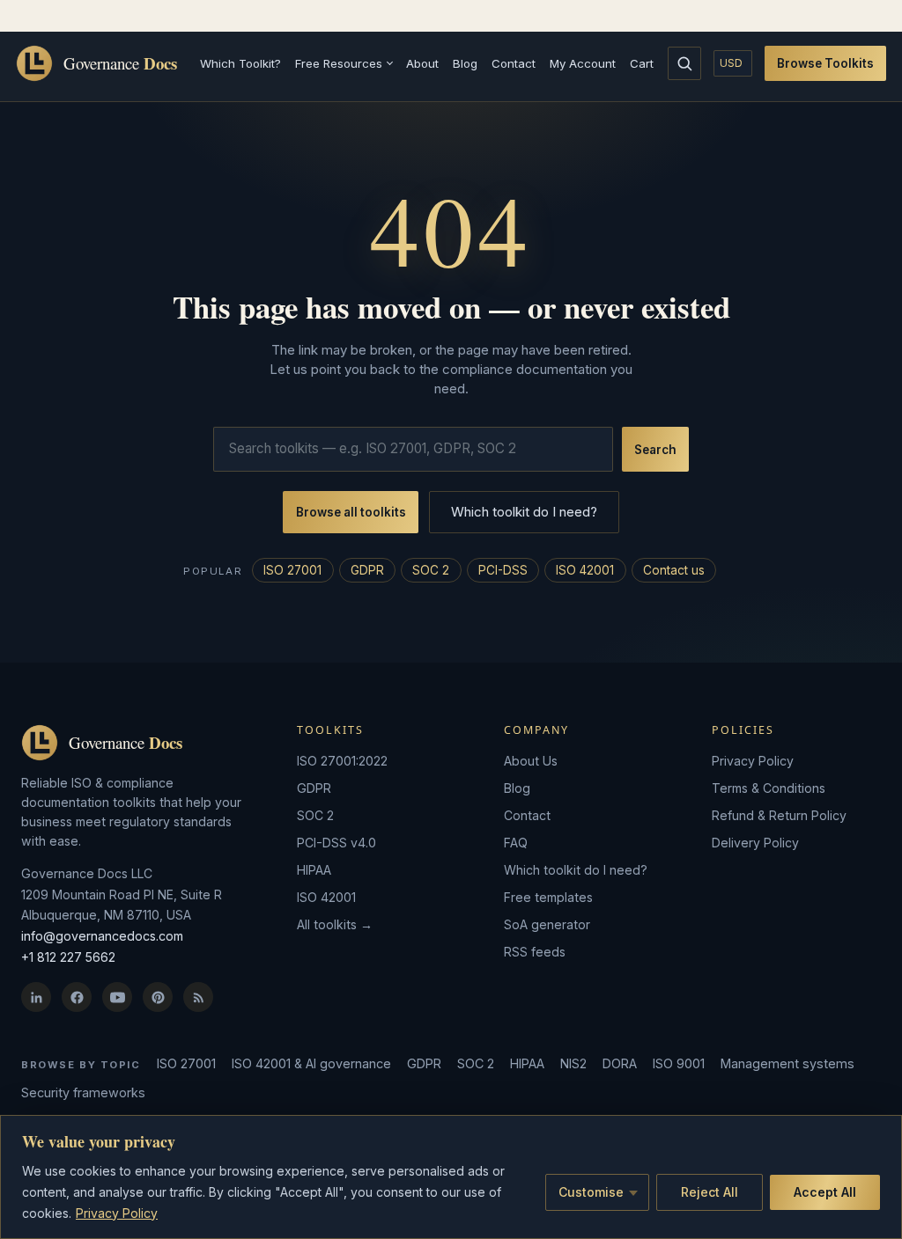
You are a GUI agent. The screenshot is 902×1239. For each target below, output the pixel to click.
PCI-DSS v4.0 (336, 842)
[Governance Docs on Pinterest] (158, 997)
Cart (642, 63)
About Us (531, 760)
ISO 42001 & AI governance (311, 1063)
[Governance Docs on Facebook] (77, 997)
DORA (620, 1063)
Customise (591, 1191)
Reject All (709, 1191)
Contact (514, 63)
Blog (465, 63)
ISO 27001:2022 (342, 760)
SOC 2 (430, 570)
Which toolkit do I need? (524, 511)
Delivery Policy (755, 842)
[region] (451, 1177)
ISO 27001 (292, 570)
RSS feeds (535, 951)
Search (655, 450)
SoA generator (547, 924)
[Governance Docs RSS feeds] (198, 997)
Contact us (674, 570)
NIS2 (573, 1063)
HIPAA (314, 869)
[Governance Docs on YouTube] (117, 997)
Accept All (825, 1191)
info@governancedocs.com (102, 935)
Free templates (548, 897)
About (422, 63)
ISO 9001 (679, 1063)
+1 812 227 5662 (68, 956)
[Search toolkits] (684, 63)
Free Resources (338, 63)
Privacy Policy (117, 1213)
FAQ (516, 842)
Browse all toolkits (351, 512)
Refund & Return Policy (779, 815)
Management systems (787, 1063)
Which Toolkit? (240, 63)
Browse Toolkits (825, 63)
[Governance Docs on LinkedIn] (36, 997)
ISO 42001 (585, 570)
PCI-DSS (503, 570)
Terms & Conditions (768, 788)
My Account (583, 63)
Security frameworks (83, 1092)
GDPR (367, 570)
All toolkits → (335, 924)
